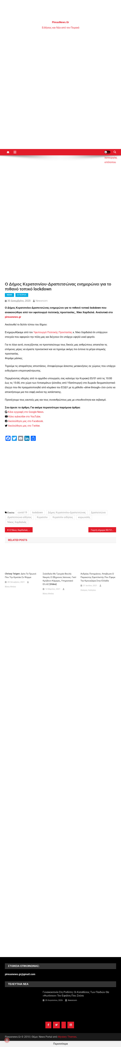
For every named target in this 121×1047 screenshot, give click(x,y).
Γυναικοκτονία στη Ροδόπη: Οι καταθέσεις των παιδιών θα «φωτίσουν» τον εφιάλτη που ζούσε (76, 994)
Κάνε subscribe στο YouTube (24, 416)
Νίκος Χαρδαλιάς (16, 522)
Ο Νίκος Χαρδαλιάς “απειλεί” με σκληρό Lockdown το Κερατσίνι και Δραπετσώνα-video (21, 530)
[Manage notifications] (6, 1040)
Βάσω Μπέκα (10, 587)
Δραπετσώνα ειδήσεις (19, 517)
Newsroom (42, 300)
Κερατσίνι (42, 517)
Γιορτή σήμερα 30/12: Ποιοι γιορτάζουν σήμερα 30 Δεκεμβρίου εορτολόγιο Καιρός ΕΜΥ (103, 530)
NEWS (9, 295)
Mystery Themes (67, 1036)
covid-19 (22, 512)
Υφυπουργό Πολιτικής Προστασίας (52, 332)
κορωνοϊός (84, 517)
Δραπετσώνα (98, 512)
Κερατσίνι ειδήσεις (63, 517)
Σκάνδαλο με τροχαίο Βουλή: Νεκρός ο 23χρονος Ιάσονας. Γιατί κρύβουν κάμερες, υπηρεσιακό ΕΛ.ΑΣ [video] (59, 578)
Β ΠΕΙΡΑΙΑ (21, 295)
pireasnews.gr (13, 316)
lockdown (37, 512)
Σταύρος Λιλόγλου (88, 590)
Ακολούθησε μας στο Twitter (24, 425)
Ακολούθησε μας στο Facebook (25, 421)
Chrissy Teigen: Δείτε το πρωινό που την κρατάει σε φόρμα (20, 575)
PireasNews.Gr (60, 22)
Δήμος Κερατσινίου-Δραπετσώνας (67, 512)
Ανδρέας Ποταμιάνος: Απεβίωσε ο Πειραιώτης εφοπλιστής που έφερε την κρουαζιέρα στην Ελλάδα (98, 577)
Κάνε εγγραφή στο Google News (25, 411)
